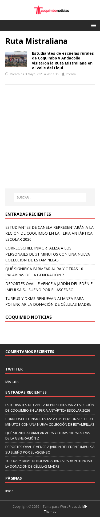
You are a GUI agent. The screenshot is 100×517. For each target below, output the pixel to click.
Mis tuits (12, 381)
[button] (93, 25)
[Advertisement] (50, 144)
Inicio (9, 490)
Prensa (71, 74)
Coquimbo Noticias (28, 317)
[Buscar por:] (50, 197)
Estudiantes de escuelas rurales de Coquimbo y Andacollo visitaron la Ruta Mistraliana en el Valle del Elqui (63, 60)
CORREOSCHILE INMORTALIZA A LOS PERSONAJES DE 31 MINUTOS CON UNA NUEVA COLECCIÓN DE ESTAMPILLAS (47, 253)
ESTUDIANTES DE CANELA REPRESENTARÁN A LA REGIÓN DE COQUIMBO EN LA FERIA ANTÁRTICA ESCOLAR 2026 (49, 233)
